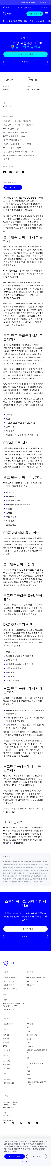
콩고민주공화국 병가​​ (12, 140)
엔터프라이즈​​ (8, 1068)
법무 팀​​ (6, 1038)
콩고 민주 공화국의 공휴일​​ (15, 132)
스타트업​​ (6, 1061)
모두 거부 (36, 1156)
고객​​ (28, 1031)
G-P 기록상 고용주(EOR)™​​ (36, 977)
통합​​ (5, 1000)
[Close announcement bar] (49, 3)
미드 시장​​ (7, 1064)
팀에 (12, 843)
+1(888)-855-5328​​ (10, 1105)
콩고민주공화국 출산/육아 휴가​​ (17, 144)
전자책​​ (29, 1078)
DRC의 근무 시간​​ (11, 128)
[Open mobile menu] (46, 13)
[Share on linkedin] (4, 172)
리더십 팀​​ (7, 1050)
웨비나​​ (29, 1075)
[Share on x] (17, 172)
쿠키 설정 (25, 1161)
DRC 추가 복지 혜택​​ (12, 148)
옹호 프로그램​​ (8, 1083)
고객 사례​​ (7, 1079)
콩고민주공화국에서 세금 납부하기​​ (18, 155)
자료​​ (28, 1071)
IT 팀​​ (5, 1046)
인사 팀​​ (6, 1035)
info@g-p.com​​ (8, 1107)
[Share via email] (23, 172)
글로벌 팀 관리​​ (8, 985)
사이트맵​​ (29, 1046)
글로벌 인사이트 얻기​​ (11, 989)
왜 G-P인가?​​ (9, 159)
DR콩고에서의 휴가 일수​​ (14, 136)
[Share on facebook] (10, 172)
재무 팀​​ (6, 1042)
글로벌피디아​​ (8, 1024)
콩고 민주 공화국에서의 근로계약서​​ (19, 125)
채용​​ (28, 1027)
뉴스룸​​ (29, 1039)
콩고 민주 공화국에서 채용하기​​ (17, 121)
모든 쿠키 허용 (14, 1156)
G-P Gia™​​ (30, 985)
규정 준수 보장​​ (8, 981)
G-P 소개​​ (29, 1024)
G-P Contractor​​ (32, 981)
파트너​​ (29, 1043)
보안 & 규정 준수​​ (9, 1009)
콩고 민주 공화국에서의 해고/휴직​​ (18, 151)
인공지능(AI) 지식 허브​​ (34, 1063)
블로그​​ (29, 1067)
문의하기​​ (6, 1115)
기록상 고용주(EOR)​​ (10, 977)
